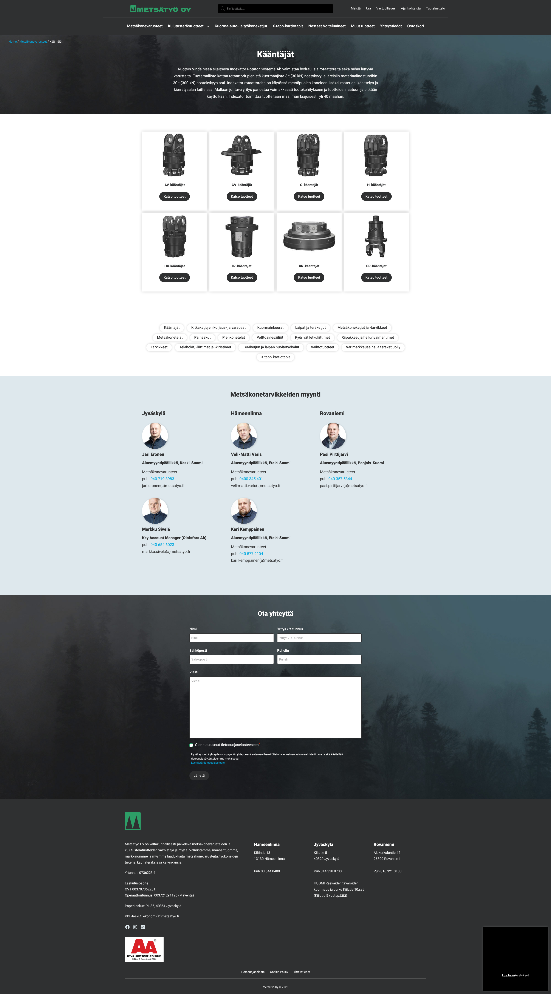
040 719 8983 (162, 479)
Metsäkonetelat (170, 337)
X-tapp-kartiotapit (275, 357)
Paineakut (202, 337)
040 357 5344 (340, 479)
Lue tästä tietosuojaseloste (208, 762)
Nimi (193, 629)
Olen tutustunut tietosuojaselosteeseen (227, 745)
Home (13, 41)
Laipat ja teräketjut (310, 328)
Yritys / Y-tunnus (290, 629)
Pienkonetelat (233, 337)
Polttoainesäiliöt (270, 337)
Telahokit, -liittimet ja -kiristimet (205, 347)
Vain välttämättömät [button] (504, 982)
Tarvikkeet (159, 347)
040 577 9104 (251, 554)
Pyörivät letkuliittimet (312, 337)
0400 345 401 (251, 479)
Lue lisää (508, 975)
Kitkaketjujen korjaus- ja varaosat (218, 328)
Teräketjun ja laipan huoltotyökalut (271, 347)
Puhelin (283, 650)
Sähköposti (198, 650)
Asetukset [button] (522, 975)
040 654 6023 (162, 545)
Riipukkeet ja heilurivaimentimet (368, 337)
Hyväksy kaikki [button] (532, 982)
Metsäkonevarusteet (33, 41)
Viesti (193, 672)
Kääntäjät (172, 328)
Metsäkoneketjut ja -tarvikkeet (362, 328)
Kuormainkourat (270, 328)
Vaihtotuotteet (322, 347)
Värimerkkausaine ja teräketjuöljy (373, 347)
